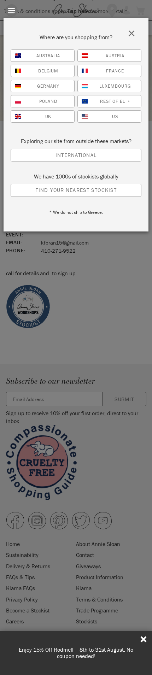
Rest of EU (115, 101)
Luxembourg (115, 86)
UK (48, 116)
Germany (48, 86)
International (76, 155)
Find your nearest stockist (76, 190)
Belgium (48, 71)
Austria (115, 56)
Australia (48, 56)
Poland (48, 101)
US (115, 116)
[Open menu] (11, 10)
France (115, 71)
